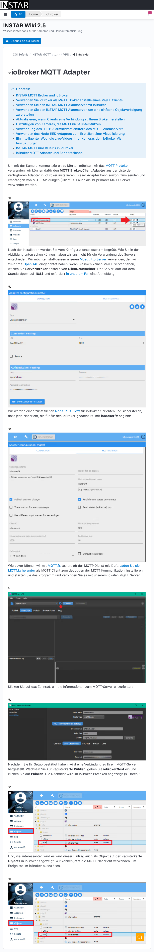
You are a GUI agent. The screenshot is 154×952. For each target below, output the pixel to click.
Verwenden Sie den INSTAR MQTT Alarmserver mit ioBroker (61, 105)
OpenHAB (30, 264)
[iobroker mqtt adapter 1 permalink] (9, 197)
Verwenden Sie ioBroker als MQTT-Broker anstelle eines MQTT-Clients (69, 100)
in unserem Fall (77, 274)
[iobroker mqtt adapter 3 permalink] (9, 428)
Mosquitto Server (93, 259)
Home (33, 14)
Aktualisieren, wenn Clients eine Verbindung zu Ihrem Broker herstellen (70, 119)
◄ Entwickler (80, 54)
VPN (66, 54)
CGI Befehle (20, 54)
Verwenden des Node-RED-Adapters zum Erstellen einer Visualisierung (70, 134)
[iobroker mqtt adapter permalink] (9, 72)
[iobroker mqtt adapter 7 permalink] (9, 878)
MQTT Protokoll (117, 166)
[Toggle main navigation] (6, 14)
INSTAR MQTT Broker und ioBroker (42, 95)
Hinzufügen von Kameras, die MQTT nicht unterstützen (58, 124)
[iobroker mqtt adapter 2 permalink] (9, 286)
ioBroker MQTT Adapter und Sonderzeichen (49, 153)
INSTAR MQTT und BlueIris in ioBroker (44, 148)
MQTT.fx (54, 566)
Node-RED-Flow (67, 411)
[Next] (140, 937)
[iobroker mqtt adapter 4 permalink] (9, 588)
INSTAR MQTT (41, 54)
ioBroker (52, 14)
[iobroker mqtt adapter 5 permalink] (9, 699)
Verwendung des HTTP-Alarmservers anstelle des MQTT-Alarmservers (69, 129)
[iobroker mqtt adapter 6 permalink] (9, 786)
